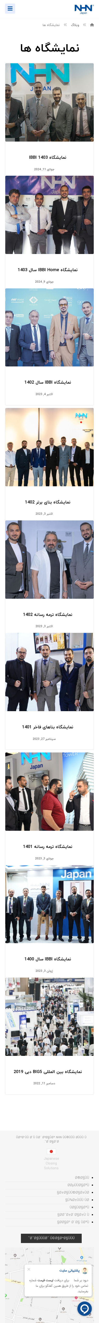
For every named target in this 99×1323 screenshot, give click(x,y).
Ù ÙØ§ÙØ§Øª (79, 1207)
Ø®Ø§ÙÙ (82, 1177)
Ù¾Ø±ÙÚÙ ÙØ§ (77, 1200)
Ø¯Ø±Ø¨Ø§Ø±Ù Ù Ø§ (73, 1214)
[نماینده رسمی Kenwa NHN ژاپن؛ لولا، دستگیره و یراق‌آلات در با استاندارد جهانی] (79, 9)
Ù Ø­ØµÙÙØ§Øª (78, 1185)
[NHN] (92, 25)
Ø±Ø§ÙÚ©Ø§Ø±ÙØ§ (73, 1192)
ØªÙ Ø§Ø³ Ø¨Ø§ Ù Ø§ (73, 1222)
